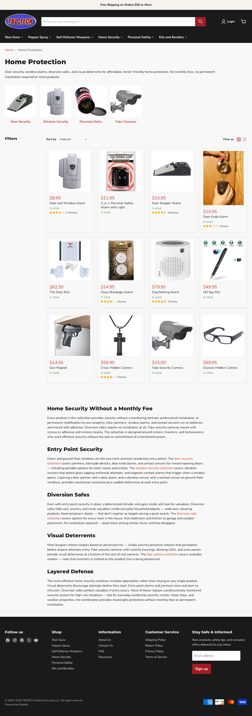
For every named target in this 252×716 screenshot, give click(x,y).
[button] (228, 21)
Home (9, 50)
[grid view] (239, 139)
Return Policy (154, 645)
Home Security (109, 37)
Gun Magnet (58, 368)
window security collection (154, 468)
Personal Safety (140, 37)
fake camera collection (162, 554)
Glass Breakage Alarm (117, 292)
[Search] (200, 21)
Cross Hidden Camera (116, 368)
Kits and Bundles (172, 37)
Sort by (51, 139)
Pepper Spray (38, 37)
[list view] (244, 139)
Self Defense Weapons (73, 37)
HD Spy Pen (211, 292)
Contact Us (105, 645)
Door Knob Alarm (215, 217)
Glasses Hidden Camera (220, 368)
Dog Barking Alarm (165, 292)
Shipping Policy (155, 640)
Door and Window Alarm (67, 203)
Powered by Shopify (16, 704)
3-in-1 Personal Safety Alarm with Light (117, 205)
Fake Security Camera (167, 368)
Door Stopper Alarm (166, 203)
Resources (105, 657)
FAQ (101, 651)
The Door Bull (60, 292)
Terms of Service (156, 657)
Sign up (201, 668)
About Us (104, 640)
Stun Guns (13, 37)
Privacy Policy (154, 651)
